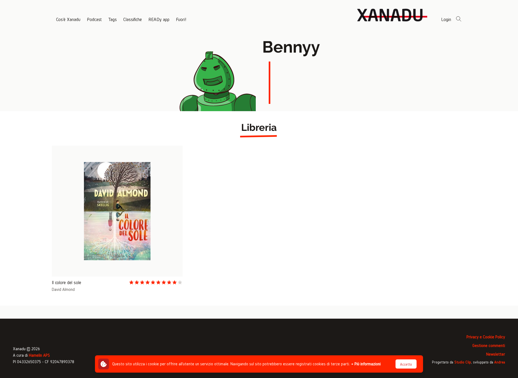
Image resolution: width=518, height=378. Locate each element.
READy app (158, 19)
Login (446, 19)
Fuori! (181, 19)
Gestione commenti (488, 345)
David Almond (63, 289)
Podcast (94, 19)
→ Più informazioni (366, 364)
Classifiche (132, 19)
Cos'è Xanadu (68, 19)
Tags (112, 19)
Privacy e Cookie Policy (485, 337)
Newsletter (495, 354)
